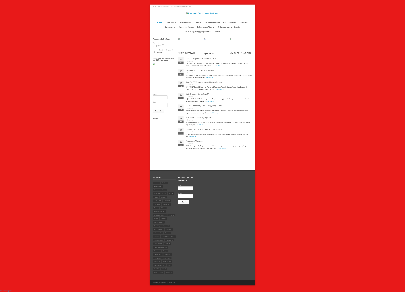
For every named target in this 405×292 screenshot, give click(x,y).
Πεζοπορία (157, 251)
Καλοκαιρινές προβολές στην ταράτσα (200, 70)
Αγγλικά (164, 183)
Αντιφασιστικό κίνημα (160, 193)
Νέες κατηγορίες (158, 240)
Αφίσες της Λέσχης (186, 27)
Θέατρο (156, 208)
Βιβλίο (171, 193)
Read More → (218, 66)
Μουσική (167, 233)
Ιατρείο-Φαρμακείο (212, 22)
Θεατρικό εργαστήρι (159, 211)
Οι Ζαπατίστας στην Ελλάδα (228, 27)
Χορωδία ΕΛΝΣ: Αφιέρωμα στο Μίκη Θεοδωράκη (204, 82)
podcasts (156, 183)
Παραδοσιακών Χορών (160, 247)
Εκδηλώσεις (157, 201)
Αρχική (159, 22)
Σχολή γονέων (167, 261)
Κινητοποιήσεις (158, 229)
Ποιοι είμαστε (171, 22)
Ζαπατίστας (166, 204)
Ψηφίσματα (169, 272)
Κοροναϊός (169, 229)
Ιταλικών (163, 218)
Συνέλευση (157, 261)
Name (155, 94)
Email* (155, 102)
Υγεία (169, 265)
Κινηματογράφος (159, 222)
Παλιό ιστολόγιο (229, 22)
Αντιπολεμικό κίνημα (160, 190)
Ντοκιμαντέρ (169, 240)
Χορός (164, 269)
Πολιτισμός (168, 254)
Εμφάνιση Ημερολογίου (166, 50)
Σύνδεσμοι (244, 22)
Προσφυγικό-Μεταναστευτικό (162, 258)
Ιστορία (156, 218)
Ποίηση (165, 251)
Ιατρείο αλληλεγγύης (159, 215)
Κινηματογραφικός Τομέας (161, 226)
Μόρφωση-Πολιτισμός (168, 236)
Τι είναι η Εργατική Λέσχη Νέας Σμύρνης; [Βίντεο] (204, 129)
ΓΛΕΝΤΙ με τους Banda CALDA (197, 94)
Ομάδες (198, 22)
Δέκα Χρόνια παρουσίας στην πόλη (199, 118)
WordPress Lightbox (6, 291)
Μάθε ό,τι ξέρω (158, 233)
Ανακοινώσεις (185, 22)
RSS (250, 7)
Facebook (246, 7)
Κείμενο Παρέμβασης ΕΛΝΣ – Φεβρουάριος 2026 (204, 106)
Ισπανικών (171, 215)
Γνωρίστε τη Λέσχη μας (194, 141)
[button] (158, 52)
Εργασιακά (209, 54)
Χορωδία (156, 269)
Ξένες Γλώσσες (158, 243)
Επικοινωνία (170, 27)
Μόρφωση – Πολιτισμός (240, 53)
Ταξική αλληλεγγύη (186, 53)
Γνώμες (156, 197)
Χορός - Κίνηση (158, 272)
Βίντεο (217, 32)
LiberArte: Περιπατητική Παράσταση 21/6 (201, 59)
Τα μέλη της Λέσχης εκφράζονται (198, 32)
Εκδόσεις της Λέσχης (205, 27)
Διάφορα (163, 197)
